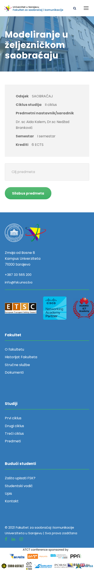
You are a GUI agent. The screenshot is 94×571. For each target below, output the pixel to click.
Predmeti (13, 441)
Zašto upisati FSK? (20, 478)
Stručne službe (17, 364)
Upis (8, 493)
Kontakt (12, 501)
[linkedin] (13, 539)
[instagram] (21, 539)
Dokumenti (14, 372)
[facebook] (6, 539)
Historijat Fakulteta (21, 357)
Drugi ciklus (14, 425)
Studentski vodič (19, 485)
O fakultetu (14, 349)
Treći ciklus (14, 433)
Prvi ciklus (13, 418)
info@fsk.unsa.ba (18, 282)
